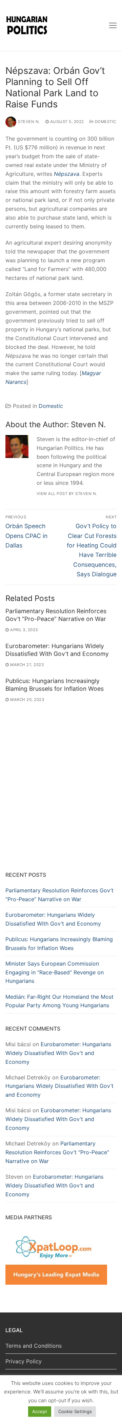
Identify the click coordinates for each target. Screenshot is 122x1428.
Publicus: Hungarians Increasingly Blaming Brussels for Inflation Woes (54, 684)
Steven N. (29, 121)
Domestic (105, 121)
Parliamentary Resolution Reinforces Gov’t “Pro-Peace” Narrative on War (55, 614)
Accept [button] (39, 1411)
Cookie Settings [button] (75, 1411)
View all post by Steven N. (67, 493)
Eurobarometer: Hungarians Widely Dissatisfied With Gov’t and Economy (57, 649)
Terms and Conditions (33, 1345)
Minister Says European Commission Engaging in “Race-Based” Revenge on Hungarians (54, 972)
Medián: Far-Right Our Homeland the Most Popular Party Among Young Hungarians (59, 1001)
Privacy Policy (23, 1361)
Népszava (66, 173)
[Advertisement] (61, 799)
